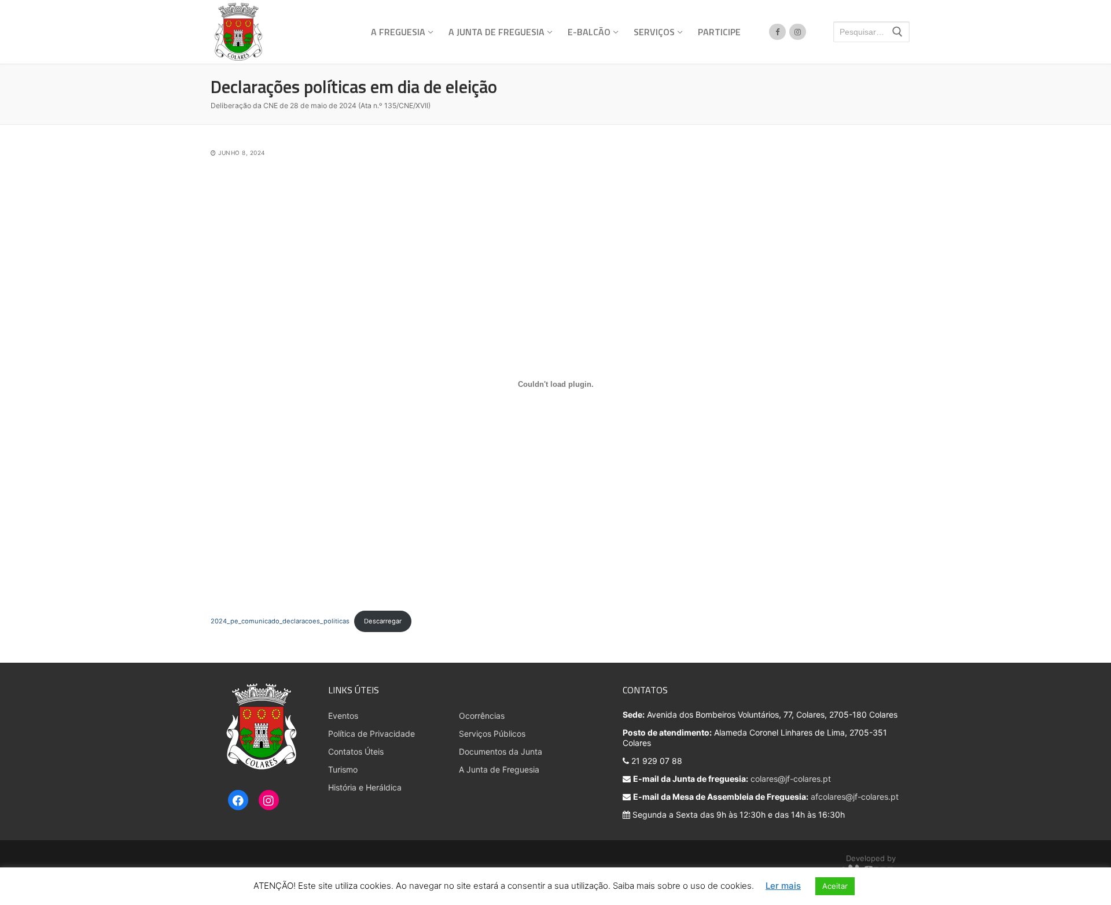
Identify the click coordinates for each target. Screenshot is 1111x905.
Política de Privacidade (371, 733)
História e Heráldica (365, 787)
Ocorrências (482, 716)
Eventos (343, 716)
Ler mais (783, 885)
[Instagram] (269, 801)
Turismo (343, 769)
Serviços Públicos (492, 733)
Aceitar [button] (835, 886)
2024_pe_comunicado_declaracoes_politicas (280, 621)
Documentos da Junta (500, 751)
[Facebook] (238, 801)
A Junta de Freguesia (499, 769)
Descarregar (383, 621)
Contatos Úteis (356, 751)
